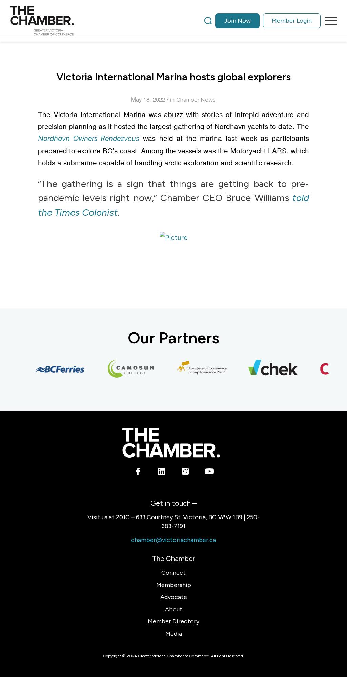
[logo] (42, 21)
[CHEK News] (269, 369)
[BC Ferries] (55, 369)
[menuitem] (262, 21)
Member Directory (173, 621)
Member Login (292, 20)
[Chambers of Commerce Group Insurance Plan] (198, 369)
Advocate (173, 597)
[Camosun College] (127, 369)
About (173, 609)
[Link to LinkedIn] (162, 473)
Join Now (237, 20)
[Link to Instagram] (185, 473)
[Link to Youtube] (209, 473)
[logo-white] (171, 442)
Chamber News (196, 99)
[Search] (208, 21)
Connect (173, 572)
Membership (173, 585)
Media (173, 633)
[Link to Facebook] (138, 473)
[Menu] (329, 21)
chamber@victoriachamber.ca (173, 540)
